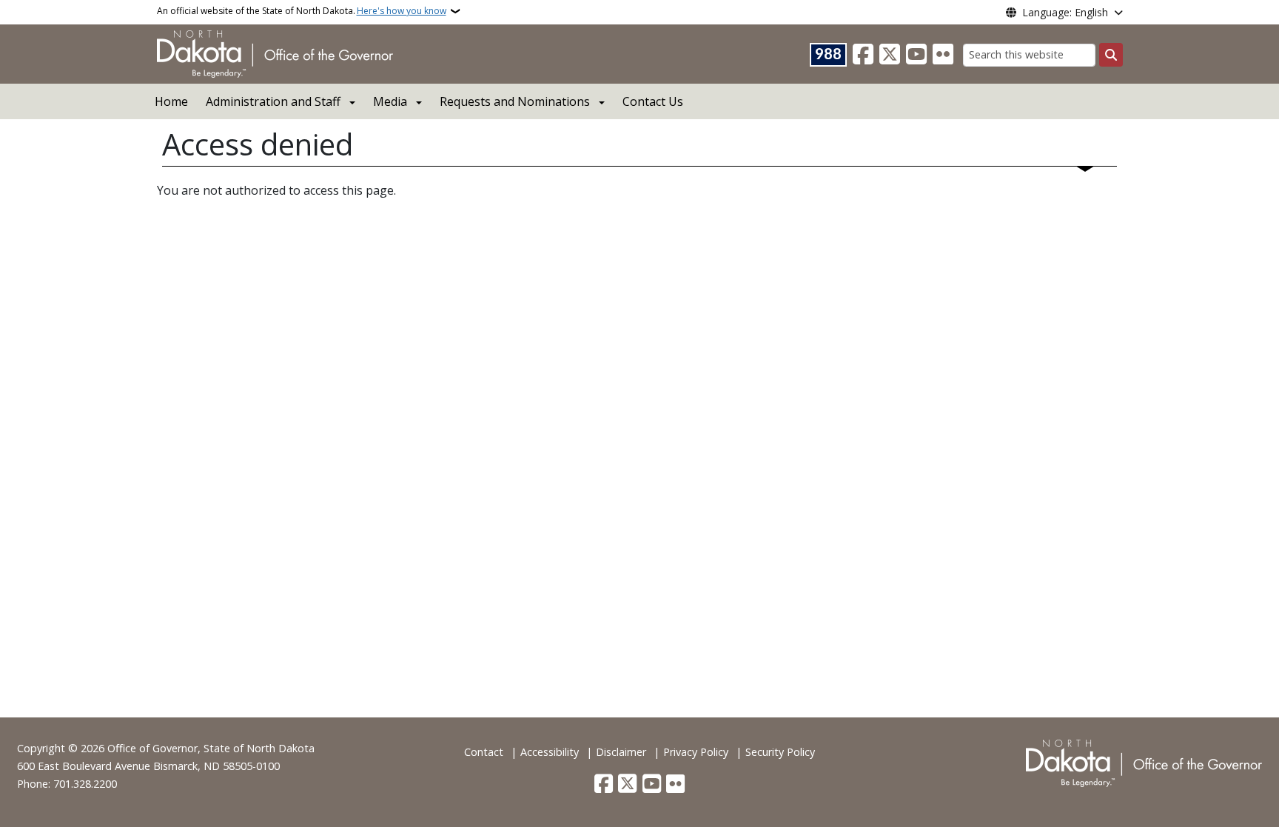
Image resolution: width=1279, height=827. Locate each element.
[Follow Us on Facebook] (863, 54)
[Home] (275, 52)
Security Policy (780, 752)
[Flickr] (943, 54)
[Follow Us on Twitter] (889, 54)
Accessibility (549, 752)
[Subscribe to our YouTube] (916, 54)
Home (171, 101)
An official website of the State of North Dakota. (301, 10)
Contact (483, 752)
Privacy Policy (695, 752)
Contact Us (652, 101)
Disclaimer (621, 752)
